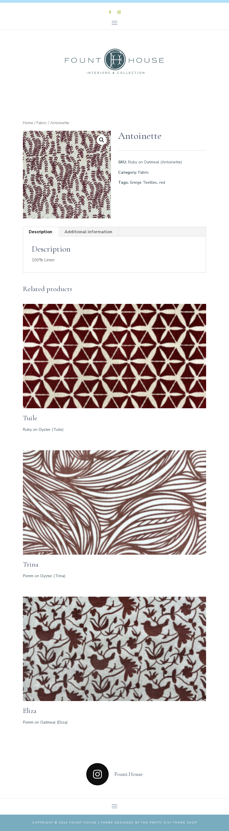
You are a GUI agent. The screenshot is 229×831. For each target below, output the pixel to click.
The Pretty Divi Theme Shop (169, 823)
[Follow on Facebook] (110, 12)
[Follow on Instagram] (119, 12)
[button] (102, 140)
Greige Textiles (143, 182)
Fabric (42, 123)
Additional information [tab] (88, 232)
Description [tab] (40, 232)
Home (28, 123)
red (162, 182)
